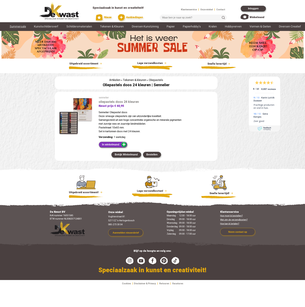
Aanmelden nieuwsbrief (126, 232)
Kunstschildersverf (46, 26)
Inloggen (253, 8)
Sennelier (162, 85)
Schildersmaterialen (79, 26)
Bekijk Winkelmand (126, 154)
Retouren (164, 283)
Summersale (18, 26)
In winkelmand (110, 144)
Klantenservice (189, 9)
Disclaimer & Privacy (145, 283)
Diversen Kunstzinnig (145, 26)
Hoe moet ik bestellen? (231, 215)
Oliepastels (156, 80)
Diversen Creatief (290, 26)
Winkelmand (257, 17)
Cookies (126, 283)
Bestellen (152, 154)
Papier (171, 26)
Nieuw (107, 17)
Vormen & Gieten (260, 26)
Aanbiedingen (134, 17)
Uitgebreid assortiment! (84, 192)
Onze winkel (206, 9)
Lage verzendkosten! (150, 191)
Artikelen (114, 80)
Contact (220, 9)
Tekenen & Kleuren (112, 26)
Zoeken (223, 17)
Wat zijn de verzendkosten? (234, 219)
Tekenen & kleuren (134, 80)
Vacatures (177, 283)
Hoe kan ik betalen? (229, 223)
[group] (75, 117)
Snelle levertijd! (217, 193)
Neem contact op (237, 231)
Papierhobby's (192, 26)
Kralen (213, 26)
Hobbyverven (233, 26)
